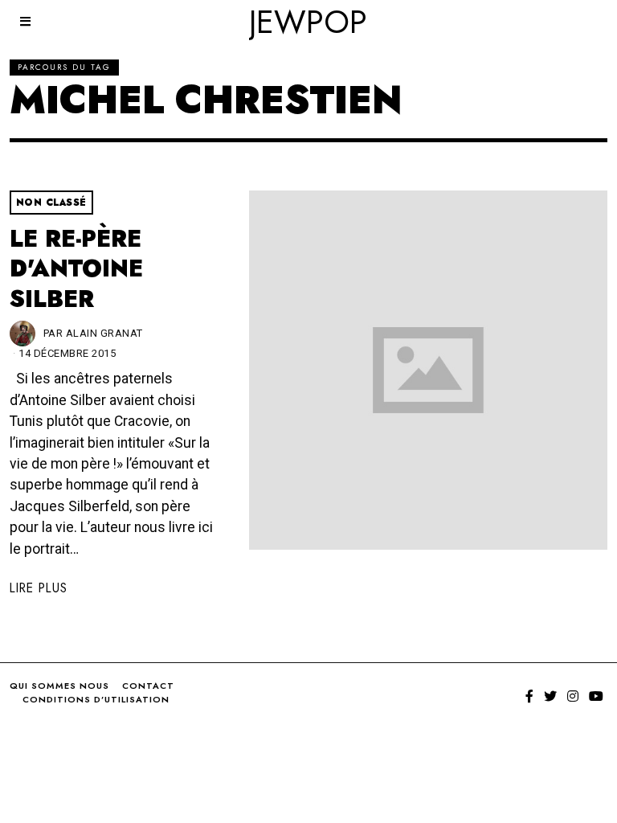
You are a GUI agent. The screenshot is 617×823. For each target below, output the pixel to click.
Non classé (51, 202)
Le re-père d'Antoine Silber (76, 269)
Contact (148, 685)
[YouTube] (596, 696)
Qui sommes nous (59, 685)
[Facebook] (529, 696)
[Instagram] (572, 696)
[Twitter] (550, 696)
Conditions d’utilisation (96, 699)
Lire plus (38, 588)
